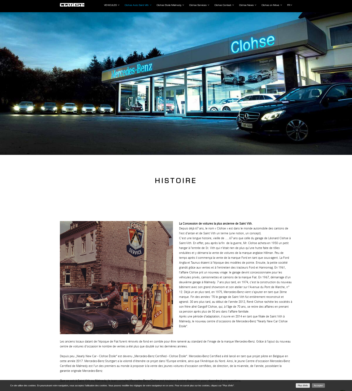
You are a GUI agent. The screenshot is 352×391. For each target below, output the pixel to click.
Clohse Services (198, 5)
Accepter (318, 385)
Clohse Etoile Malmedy (169, 5)
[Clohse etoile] (72, 4)
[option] (176, 83)
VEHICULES (110, 5)
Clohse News (246, 5)
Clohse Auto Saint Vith (137, 5)
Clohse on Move (271, 5)
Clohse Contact (223, 5)
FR (288, 5)
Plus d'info (303, 385)
